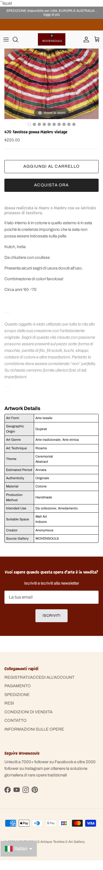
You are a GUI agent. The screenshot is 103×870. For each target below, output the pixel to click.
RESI (9, 703)
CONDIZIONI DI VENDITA (28, 712)
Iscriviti (51, 616)
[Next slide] (93, 81)
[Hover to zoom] (51, 84)
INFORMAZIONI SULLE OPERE (34, 729)
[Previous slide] (9, 81)
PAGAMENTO (17, 686)
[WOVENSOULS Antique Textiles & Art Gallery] (51, 39)
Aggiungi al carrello (51, 166)
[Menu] (6, 39)
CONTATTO (15, 720)
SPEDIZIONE (17, 694)
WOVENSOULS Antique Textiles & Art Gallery (50, 842)
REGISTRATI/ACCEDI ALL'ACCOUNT (39, 677)
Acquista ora (51, 185)
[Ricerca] (18, 39)
